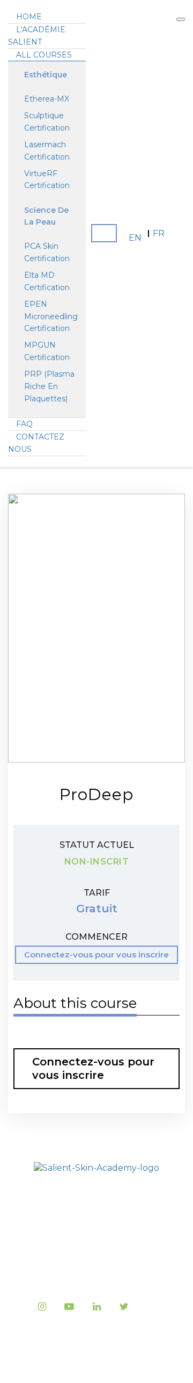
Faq (24, 424)
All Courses (44, 55)
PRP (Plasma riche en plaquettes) (49, 386)
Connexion (104, 233)
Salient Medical (128, 1350)
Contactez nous (96, 1272)
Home (29, 16)
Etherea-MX (46, 99)
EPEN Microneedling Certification (51, 316)
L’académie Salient (96, 1211)
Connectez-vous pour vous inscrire (96, 954)
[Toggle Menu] (180, 19)
